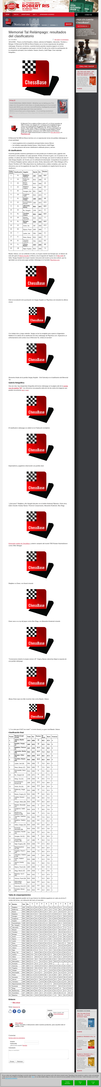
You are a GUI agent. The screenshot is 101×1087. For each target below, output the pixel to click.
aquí (23, 390)
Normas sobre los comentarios (17, 1038)
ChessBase (19, 1023)
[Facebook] (14, 1011)
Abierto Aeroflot (24, 256)
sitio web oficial (55, 132)
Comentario (12, 1048)
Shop (7, 14)
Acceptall (93, 1082)
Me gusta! (57, 39)
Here (33, 1077)
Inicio (16, 14)
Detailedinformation (67, 1082)
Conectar (88, 14)
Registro (25, 1045)
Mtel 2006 (60, 256)
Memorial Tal (16, 1007)
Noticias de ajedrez (27, 24)
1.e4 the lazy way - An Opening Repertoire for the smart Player (85, 73)
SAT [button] (34, 14)
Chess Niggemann (58, 1014)
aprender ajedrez (47, 14)
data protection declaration (11, 1078)
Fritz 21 (12, 100)
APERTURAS (25, 14)
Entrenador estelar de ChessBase (19, 543)
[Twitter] (19, 1011)
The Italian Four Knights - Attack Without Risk (83, 1015)
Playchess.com (55, 260)
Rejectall (80, 1082)
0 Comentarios (65, 39)
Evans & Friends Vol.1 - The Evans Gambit (86, 1055)
